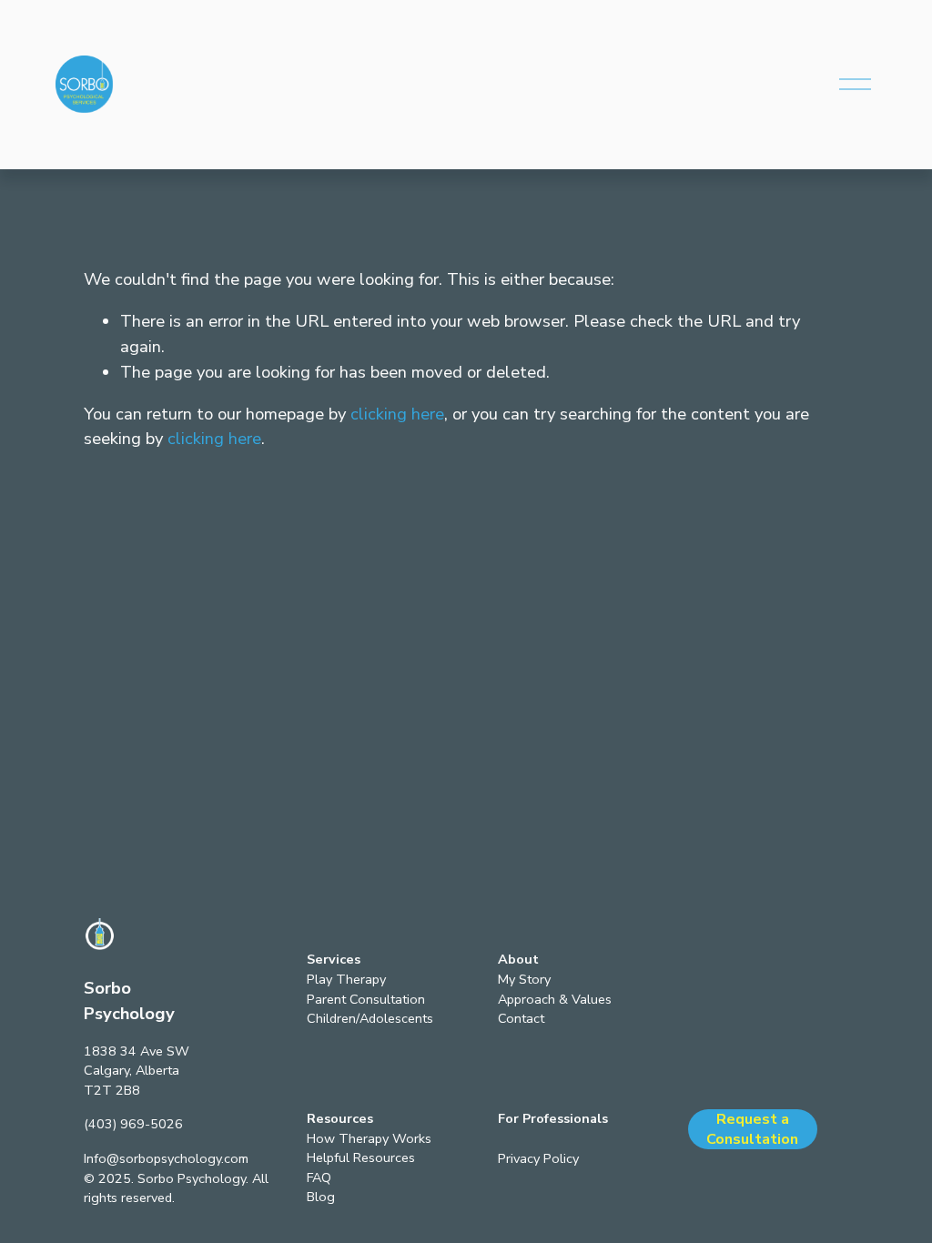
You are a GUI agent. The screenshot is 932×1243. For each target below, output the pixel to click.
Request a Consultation (752, 1129)
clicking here (397, 414)
